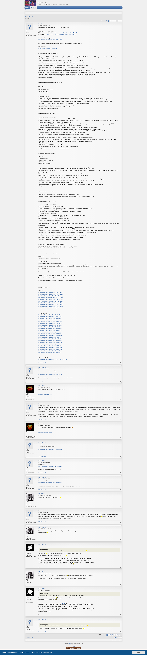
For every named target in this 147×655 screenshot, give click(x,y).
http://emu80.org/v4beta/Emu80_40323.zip (50, 321)
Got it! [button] (138, 652)
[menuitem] (121, 7)
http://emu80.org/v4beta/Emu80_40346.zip (50, 315)
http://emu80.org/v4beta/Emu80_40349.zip (50, 39)
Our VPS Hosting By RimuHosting (73, 646)
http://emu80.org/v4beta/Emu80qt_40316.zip (50, 301)
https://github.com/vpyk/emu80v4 (47, 48)
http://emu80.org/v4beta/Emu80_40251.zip (49, 346)
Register (32, 9)
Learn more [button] (49, 652)
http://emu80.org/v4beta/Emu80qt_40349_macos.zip (61, 34)
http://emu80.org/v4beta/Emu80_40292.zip (50, 333)
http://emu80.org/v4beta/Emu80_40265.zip (50, 342)
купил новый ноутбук (59, 603)
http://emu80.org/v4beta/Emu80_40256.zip (50, 344)
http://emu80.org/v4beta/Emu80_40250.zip (50, 347)
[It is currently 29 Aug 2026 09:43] (117, 13)
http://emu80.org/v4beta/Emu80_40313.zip (50, 327)
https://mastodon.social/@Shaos (45, 394)
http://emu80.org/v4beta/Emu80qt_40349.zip (66, 33)
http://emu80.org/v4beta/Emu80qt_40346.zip (50, 292)
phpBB (69, 643)
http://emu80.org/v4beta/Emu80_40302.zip (50, 330)
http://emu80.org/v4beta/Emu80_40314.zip (50, 325)
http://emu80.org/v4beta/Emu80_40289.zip (50, 335)
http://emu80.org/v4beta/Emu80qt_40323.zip (50, 299)
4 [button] (112, 635)
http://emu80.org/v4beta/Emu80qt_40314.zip (50, 303)
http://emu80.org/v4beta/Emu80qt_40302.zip (50, 308)
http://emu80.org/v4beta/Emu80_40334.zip (50, 318)
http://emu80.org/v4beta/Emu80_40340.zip (50, 316)
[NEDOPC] (31, 3)
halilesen (76, 644)
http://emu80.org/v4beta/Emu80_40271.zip (49, 339)
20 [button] (118, 21)
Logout (27, 9)
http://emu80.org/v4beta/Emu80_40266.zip (50, 340)
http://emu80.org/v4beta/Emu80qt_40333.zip (50, 297)
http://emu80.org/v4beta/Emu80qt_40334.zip (50, 296)
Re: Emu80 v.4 (42, 367)
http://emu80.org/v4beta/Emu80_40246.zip (50, 349)
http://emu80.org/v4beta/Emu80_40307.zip (50, 328)
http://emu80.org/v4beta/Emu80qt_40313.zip (50, 304)
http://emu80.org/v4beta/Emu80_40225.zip (50, 351)
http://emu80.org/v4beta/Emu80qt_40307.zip (50, 306)
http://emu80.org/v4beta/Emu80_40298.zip (50, 332)
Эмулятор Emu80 (42, 362)
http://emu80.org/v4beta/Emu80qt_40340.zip (50, 294)
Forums (34, 7)
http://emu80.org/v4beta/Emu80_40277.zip (49, 337)
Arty (73, 644)
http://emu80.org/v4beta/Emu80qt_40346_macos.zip (52, 359)
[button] (106, 21)
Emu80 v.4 (29, 16)
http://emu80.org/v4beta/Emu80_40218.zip (49, 352)
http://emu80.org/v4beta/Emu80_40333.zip (50, 320)
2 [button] (110, 21)
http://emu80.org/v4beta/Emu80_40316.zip (49, 323)
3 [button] (110, 635)
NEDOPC (27, 7)
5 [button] (115, 21)
